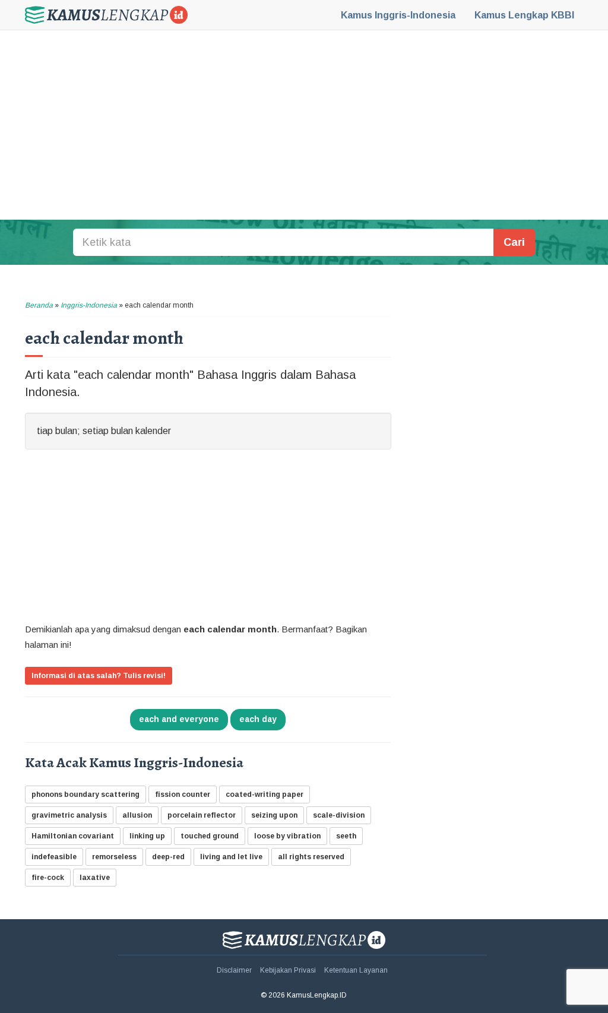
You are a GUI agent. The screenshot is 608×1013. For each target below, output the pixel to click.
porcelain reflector (201, 815)
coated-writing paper (264, 794)
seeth (346, 836)
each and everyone (179, 719)
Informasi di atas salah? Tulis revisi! (98, 676)
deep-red (168, 857)
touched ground (209, 836)
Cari (514, 242)
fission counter (182, 794)
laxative (95, 877)
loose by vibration (287, 836)
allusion (137, 815)
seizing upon (274, 815)
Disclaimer (234, 970)
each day (258, 719)
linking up (147, 836)
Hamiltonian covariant (72, 836)
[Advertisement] (304, 125)
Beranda (39, 305)
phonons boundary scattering (85, 794)
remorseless (114, 857)
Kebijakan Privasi (288, 970)
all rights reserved (311, 857)
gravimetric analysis (69, 815)
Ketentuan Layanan (356, 970)
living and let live (231, 857)
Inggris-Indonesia (398, 15)
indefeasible (54, 857)
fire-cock (47, 877)
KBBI (524, 15)
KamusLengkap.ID (106, 15)
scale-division (339, 815)
